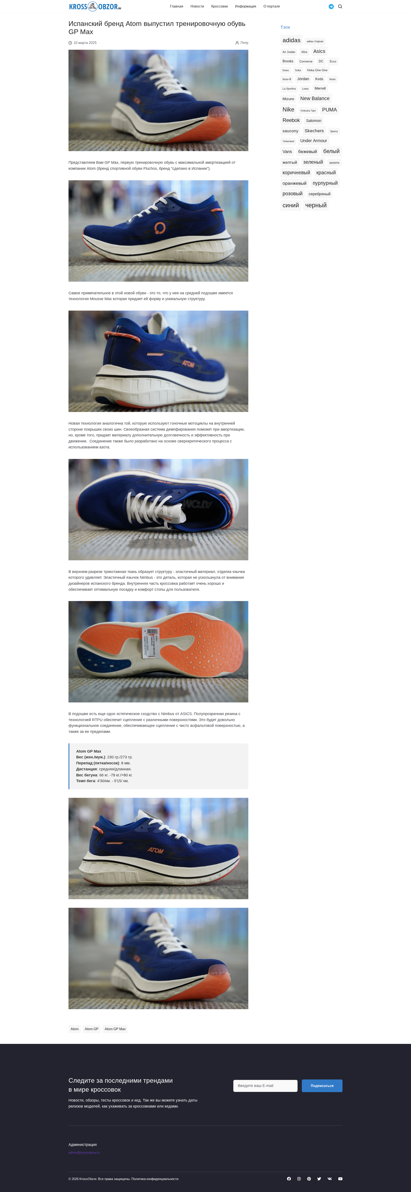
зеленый (313, 162)
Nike (288, 109)
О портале (272, 6)
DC (321, 61)
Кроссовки (219, 6)
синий (291, 205)
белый (331, 151)
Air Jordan (289, 52)
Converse (306, 61)
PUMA (329, 110)
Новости (197, 6)
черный (316, 205)
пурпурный (325, 183)
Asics (319, 51)
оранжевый (295, 183)
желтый (290, 162)
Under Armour (313, 140)
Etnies (286, 70)
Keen (332, 79)
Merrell (320, 88)
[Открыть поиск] (340, 6)
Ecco (333, 61)
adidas (292, 40)
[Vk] (330, 1179)
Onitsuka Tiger (308, 110)
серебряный (320, 194)
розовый (292, 193)
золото (334, 162)
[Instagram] (299, 1179)
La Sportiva (289, 88)
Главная (176, 6)
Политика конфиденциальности (154, 1179)
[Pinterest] (309, 1179)
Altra (304, 52)
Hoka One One (317, 70)
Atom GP (91, 1029)
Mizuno (288, 99)
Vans (287, 151)
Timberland (288, 141)
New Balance (315, 98)
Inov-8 (287, 79)
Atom (75, 1029)
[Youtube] (340, 1179)
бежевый (307, 151)
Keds (319, 79)
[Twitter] (319, 1179)
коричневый (296, 172)
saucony (290, 131)
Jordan (303, 79)
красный (326, 172)
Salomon (313, 120)
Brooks (288, 61)
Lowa (305, 88)
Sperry (334, 131)
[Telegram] (331, 6)
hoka (298, 70)
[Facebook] (289, 1179)
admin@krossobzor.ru (84, 1152)
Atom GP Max (115, 1029)
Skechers (314, 130)
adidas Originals (315, 41)
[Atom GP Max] (158, 848)
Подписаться (322, 1086)
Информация (245, 6)
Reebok (291, 120)
